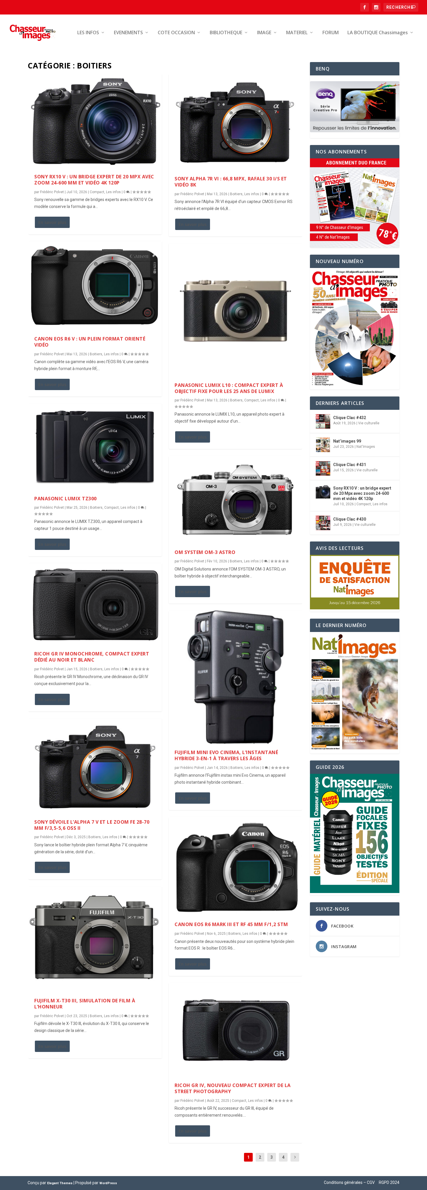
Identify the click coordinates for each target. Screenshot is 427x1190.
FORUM (330, 33)
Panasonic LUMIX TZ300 (65, 498)
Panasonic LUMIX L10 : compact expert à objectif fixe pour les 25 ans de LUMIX (229, 388)
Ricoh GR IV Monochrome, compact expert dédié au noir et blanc (91, 657)
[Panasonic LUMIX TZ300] (95, 446)
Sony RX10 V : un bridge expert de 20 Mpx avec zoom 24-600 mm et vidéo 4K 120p (94, 179)
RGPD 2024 (389, 1182)
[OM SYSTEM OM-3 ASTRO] (235, 500)
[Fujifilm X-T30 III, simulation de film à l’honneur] (95, 939)
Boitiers (96, 354)
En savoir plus (52, 222)
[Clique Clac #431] (323, 468)
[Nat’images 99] (323, 445)
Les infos (113, 192)
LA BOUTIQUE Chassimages (377, 33)
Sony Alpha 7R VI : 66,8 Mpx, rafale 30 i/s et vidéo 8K (231, 181)
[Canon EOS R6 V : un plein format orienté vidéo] (95, 285)
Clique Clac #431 (349, 464)
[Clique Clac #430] (323, 523)
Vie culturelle (368, 423)
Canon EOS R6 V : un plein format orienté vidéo (89, 342)
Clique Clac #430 (349, 519)
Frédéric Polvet (52, 192)
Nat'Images (365, 447)
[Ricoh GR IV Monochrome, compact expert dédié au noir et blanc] (95, 604)
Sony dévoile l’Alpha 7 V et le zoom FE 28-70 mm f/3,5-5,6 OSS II (91, 825)
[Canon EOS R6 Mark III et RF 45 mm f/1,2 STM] (235, 866)
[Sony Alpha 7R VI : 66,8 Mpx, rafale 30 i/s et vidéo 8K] (235, 122)
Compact (97, 192)
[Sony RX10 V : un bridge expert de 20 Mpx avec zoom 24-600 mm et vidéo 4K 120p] (95, 121)
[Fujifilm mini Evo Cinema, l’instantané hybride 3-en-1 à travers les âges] (235, 677)
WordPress (108, 1183)
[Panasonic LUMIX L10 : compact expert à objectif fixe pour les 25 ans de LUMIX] (235, 309)
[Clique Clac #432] (323, 421)
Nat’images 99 (347, 441)
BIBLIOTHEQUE (226, 33)
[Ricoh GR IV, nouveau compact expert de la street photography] (235, 1030)
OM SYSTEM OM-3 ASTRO (205, 552)
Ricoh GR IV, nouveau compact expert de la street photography (233, 1088)
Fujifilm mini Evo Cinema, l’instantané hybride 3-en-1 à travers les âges (226, 755)
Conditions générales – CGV (349, 1182)
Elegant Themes (60, 1183)
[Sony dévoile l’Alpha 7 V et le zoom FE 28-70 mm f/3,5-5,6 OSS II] (95, 765)
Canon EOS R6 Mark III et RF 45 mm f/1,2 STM (231, 924)
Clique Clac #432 (349, 417)
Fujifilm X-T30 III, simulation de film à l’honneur (84, 1003)
